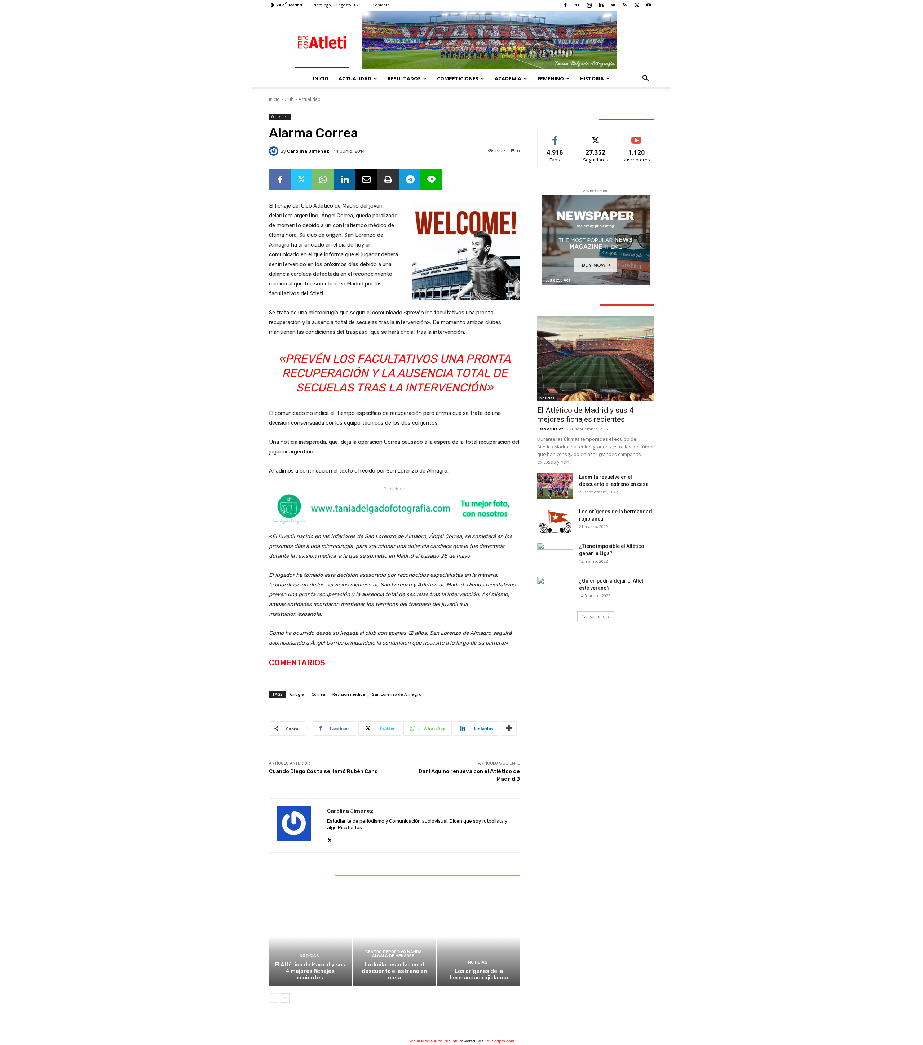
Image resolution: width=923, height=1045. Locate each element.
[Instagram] (589, 5)
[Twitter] (636, 5)
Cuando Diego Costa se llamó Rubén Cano (323, 771)
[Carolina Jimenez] (275, 151)
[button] (645, 79)
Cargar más (593, 617)
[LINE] (431, 179)
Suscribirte (636, 136)
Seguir (596, 136)
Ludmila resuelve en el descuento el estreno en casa (394, 971)
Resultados (404, 78)
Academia (508, 78)
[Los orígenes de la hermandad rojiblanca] (478, 936)
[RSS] (624, 5)
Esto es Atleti (551, 428)
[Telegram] (409, 179)
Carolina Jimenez (308, 151)
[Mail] (613, 5)
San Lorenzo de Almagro (396, 694)
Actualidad (355, 78)
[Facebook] (565, 5)
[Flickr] (577, 5)
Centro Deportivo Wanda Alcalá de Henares (393, 954)
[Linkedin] (601, 5)
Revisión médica (348, 694)
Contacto (381, 5)
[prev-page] (273, 998)
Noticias (309, 956)
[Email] (366, 179)
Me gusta (555, 136)
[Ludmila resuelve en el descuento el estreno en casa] (394, 936)
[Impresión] (388, 179)
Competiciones (457, 78)
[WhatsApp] (323, 179)
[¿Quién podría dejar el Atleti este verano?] (555, 589)
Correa (318, 694)
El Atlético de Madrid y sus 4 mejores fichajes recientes (310, 971)
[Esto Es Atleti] (461, 40)
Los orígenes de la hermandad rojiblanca (479, 974)
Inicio (320, 78)
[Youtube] (648, 5)
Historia (592, 78)
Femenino (551, 78)
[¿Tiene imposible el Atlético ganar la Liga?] (555, 555)
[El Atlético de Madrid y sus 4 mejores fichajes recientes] (310, 936)
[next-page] (285, 998)
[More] (509, 728)
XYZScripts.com (499, 1041)
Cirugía (297, 694)
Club (289, 99)
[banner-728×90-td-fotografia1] (394, 508)
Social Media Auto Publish (433, 1041)
